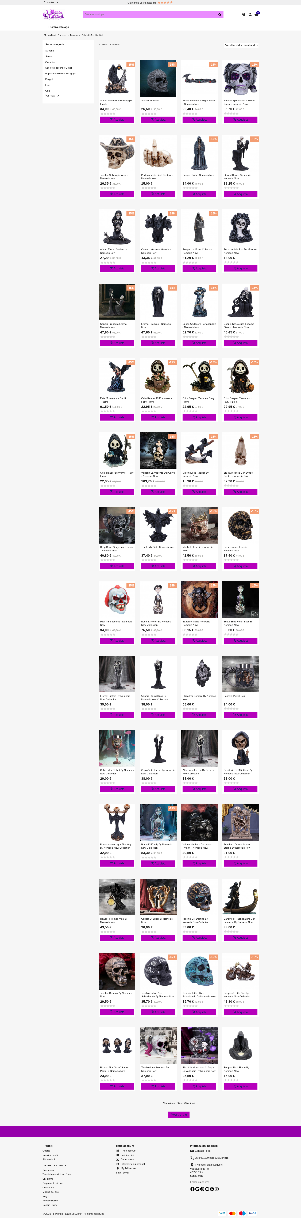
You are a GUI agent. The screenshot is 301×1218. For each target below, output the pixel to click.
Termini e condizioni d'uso (57, 1174)
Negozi (46, 1196)
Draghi (49, 79)
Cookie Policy (50, 1205)
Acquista (117, 119)
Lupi (47, 85)
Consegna (48, 1170)
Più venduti (49, 1159)
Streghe (49, 50)
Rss (202, 1189)
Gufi (47, 90)
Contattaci (48, 1187)
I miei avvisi (122, 1172)
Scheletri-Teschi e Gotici (58, 67)
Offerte (46, 1150)
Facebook (192, 1189)
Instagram (217, 1189)
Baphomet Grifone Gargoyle (60, 73)
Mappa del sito (51, 1191)
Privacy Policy (50, 1200)
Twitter (197, 1189)
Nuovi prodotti (50, 1155)
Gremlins (50, 62)
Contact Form (200, 1150)
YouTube (207, 1189)
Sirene (48, 56)
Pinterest (212, 1189)
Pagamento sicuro (53, 1183)
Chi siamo (48, 1178)
